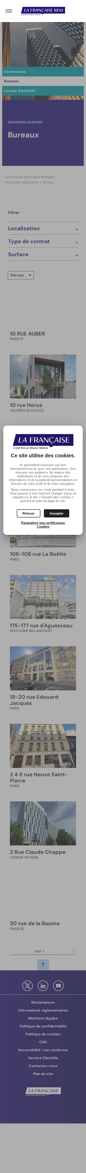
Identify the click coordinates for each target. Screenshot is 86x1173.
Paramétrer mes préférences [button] (43, 523)
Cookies (43, 526)
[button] (56, 513)
